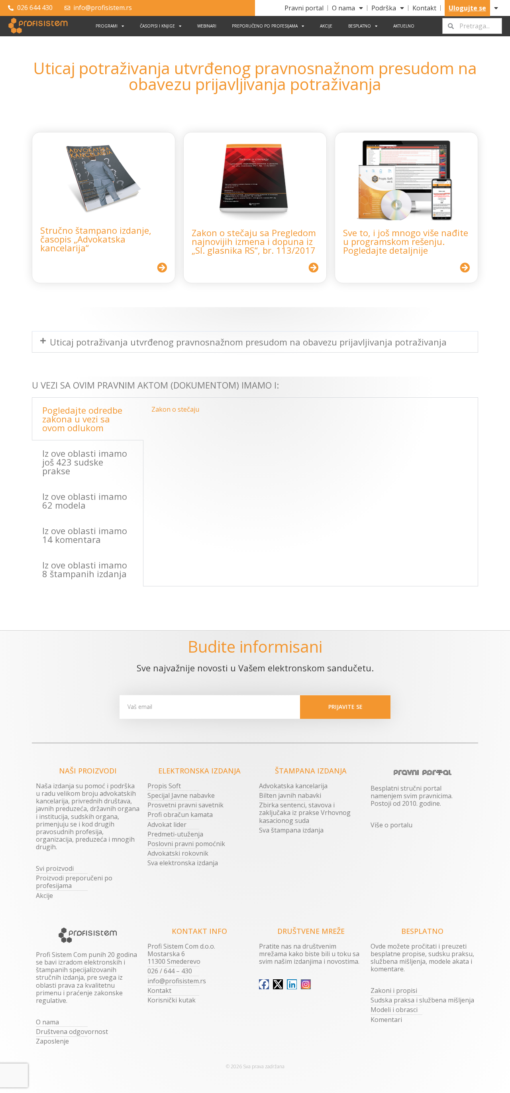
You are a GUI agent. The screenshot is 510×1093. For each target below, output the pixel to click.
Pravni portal (304, 8)
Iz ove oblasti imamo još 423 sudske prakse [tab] (84, 462)
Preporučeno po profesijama (265, 26)
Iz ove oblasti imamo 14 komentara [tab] (84, 535)
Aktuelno (403, 26)
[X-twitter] (278, 984)
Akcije (326, 26)
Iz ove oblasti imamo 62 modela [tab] (84, 500)
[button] (255, 341)
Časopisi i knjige (157, 26)
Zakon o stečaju (175, 409)
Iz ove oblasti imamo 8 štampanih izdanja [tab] (84, 569)
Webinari (206, 26)
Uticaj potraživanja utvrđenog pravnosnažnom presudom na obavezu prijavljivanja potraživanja (248, 342)
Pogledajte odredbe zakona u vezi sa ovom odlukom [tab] (82, 419)
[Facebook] (264, 984)
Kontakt (424, 8)
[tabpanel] (310, 412)
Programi (107, 26)
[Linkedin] (292, 984)
